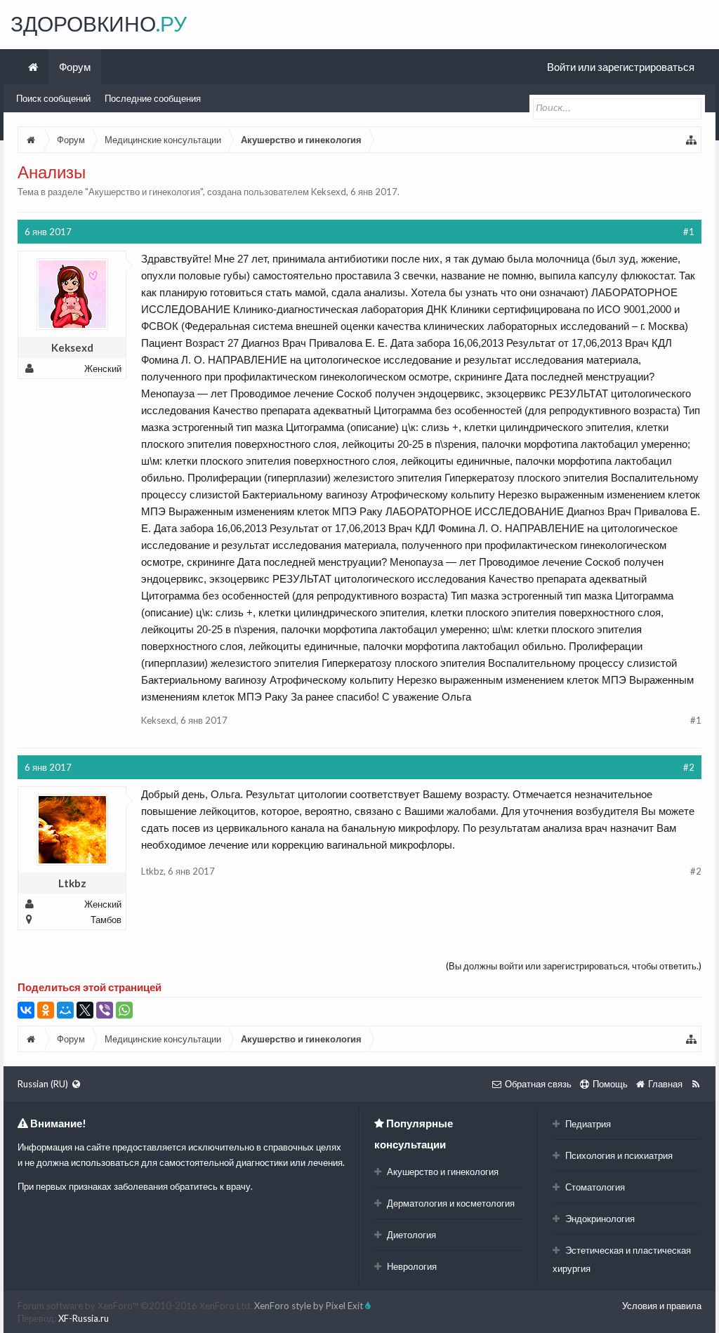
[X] (85, 1010)
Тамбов (106, 919)
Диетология (410, 1234)
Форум (75, 66)
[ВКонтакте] (26, 1010)
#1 (688, 231)
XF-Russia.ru (83, 1318)
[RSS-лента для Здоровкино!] (695, 1083)
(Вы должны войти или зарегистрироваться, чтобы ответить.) (573, 965)
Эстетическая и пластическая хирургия (622, 1259)
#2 (688, 767)
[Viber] (104, 1010)
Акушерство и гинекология (144, 191)
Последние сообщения (153, 98)
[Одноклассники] (45, 1010)
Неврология (411, 1266)
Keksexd (328, 191)
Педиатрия (587, 1123)
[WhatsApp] (124, 1010)
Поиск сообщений (53, 98)
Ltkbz (72, 883)
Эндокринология (599, 1218)
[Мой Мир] (65, 1010)
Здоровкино (99, 23)
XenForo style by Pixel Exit (309, 1305)
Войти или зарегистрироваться (620, 66)
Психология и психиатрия (618, 1155)
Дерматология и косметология (450, 1203)
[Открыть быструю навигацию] (691, 139)
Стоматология (594, 1187)
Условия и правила (661, 1305)
